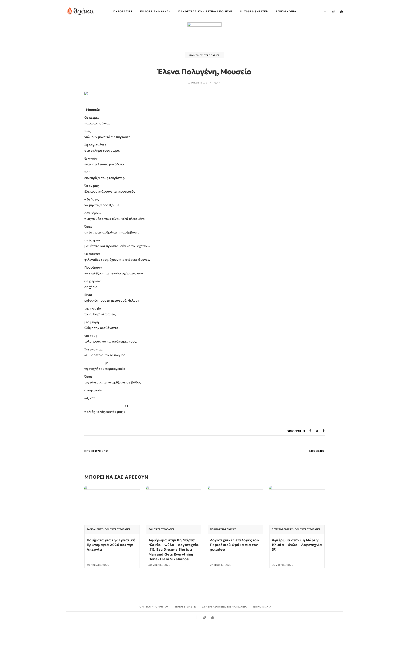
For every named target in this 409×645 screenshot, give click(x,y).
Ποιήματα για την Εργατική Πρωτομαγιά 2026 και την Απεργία (111, 545)
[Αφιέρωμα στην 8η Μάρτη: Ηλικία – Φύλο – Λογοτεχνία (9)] (297, 507)
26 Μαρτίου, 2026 (282, 564)
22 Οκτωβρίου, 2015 (197, 82)
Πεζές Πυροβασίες (282, 529)
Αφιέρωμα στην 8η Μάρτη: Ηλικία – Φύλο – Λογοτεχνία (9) (297, 545)
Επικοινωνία (262, 606)
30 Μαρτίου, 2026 (159, 564)
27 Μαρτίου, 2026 (220, 564)
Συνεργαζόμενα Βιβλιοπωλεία (224, 606)
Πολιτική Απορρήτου (153, 606)
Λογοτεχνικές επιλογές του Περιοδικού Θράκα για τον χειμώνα (234, 545)
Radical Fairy (95, 529)
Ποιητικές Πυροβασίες (204, 55)
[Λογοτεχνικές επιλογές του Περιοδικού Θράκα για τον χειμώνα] (235, 507)
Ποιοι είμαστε (185, 606)
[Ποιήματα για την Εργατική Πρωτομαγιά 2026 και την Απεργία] (112, 507)
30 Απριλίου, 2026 (98, 564)
